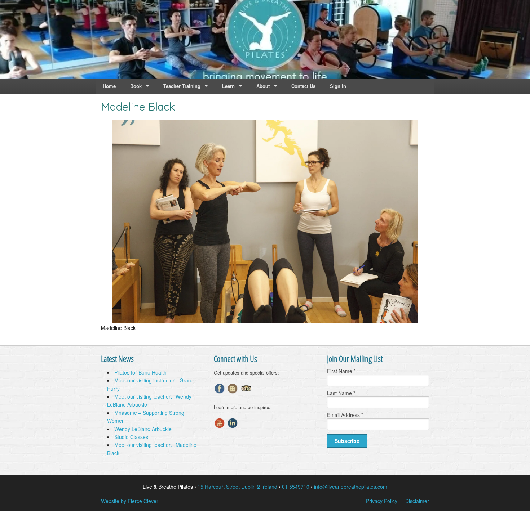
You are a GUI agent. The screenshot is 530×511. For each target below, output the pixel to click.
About (263, 85)
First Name (341, 370)
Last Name (341, 392)
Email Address (345, 414)
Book (136, 85)
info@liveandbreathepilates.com (350, 486)
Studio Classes (131, 436)
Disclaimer (417, 501)
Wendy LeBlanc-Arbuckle (143, 428)
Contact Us (303, 85)
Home (109, 85)
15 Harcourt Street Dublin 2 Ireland (237, 486)
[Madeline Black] (265, 321)
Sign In (338, 85)
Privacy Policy (381, 501)
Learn (228, 85)
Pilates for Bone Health (140, 372)
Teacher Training (181, 85)
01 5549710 (295, 486)
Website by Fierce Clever (129, 501)
